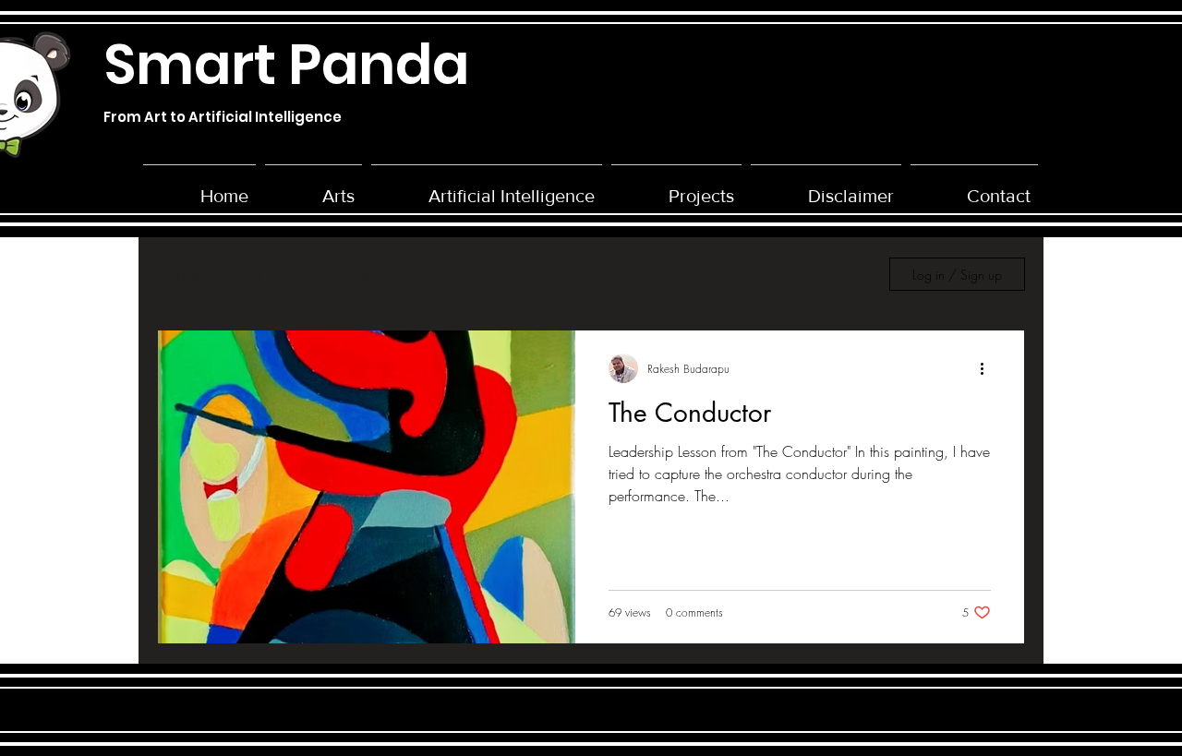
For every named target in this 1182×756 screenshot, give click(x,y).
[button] (676, 187)
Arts (252, 274)
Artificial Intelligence (360, 274)
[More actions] (988, 368)
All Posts (181, 274)
